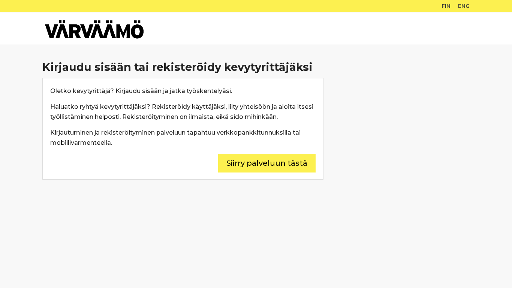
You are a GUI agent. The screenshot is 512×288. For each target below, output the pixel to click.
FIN (446, 6)
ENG (464, 6)
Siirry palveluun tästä (266, 163)
